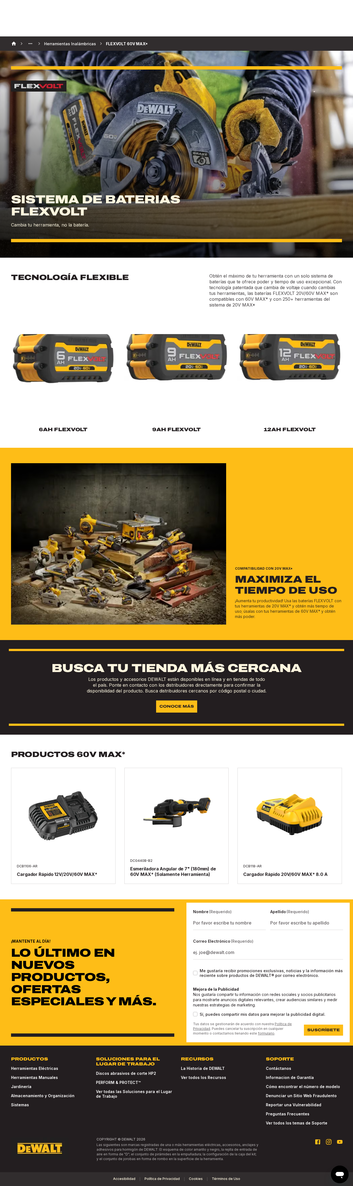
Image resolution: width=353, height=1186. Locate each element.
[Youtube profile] (339, 1141)
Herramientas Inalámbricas (70, 43)
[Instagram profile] (328, 1141)
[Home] (14, 43)
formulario (266, 1033)
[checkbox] (195, 973)
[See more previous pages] (30, 43)
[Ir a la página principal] (39, 1148)
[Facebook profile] (317, 1141)
